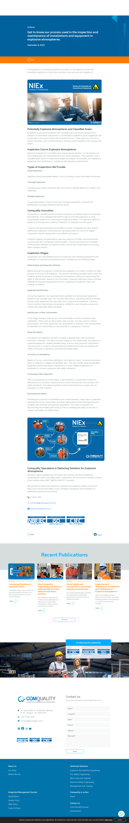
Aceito (120, 820)
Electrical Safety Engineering (82, 782)
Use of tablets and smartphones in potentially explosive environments (79, 586)
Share (99, 535)
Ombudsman (75, 811)
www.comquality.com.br (40, 509)
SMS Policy (13, 804)
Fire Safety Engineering (79, 774)
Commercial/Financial (79, 807)
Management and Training (81, 786)
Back (32, 60)
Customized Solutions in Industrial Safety (20, 585)
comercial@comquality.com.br (43, 503)
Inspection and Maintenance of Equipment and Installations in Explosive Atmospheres (107, 588)
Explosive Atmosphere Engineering (85, 770)
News (72, 796)
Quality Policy (14, 800)
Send (75, 751)
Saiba (11, 601)
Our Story (12, 770)
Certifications (13, 796)
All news (65, 619)
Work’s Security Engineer (80, 778)
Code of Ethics (14, 808)
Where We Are (14, 774)
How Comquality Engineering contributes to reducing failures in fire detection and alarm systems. (50, 589)
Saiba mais (108, 820)
